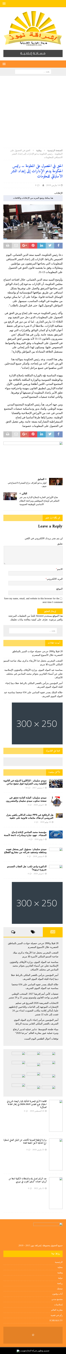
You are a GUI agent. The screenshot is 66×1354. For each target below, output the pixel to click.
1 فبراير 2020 (39, 805)
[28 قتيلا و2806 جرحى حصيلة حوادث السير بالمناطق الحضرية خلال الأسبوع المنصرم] (48, 1056)
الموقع (59, 589)
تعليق (60, 544)
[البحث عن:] (33, 71)
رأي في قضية (57, 1315)
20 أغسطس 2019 (37, 1111)
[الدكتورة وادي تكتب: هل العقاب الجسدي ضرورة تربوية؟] (56, 869)
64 (27, 788)
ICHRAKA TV (56, 1320)
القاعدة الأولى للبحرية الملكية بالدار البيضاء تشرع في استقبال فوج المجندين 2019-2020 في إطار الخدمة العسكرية (27, 1104)
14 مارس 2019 (53, 185)
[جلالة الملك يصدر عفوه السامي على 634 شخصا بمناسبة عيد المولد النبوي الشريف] (33, 1067)
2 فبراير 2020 (39, 874)
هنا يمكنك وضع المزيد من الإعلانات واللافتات (33, 198)
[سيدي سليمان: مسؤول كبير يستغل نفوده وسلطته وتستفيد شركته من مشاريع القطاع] (56, 852)
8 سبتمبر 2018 (38, 856)
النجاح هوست (25, 1350)
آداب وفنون (57, 1294)
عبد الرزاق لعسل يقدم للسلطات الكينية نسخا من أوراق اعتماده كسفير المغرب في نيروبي (28, 1180)
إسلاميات (58, 1304)
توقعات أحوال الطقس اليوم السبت (41, 1038)
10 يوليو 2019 (45, 822)
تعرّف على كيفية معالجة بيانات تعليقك (29, 619)
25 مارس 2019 (38, 1150)
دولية (60, 1278)
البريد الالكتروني (55, 579)
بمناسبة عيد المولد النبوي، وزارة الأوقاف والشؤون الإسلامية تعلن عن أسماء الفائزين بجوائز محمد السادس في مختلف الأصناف (33, 674)
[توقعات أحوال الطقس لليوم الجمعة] (33, 1090)
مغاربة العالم (57, 1310)
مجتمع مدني (57, 1299)
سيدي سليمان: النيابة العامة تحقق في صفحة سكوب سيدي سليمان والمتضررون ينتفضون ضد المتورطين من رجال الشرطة (26, 800)
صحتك (60, 1288)
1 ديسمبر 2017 (38, 788)
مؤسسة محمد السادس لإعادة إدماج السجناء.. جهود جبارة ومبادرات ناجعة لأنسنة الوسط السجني (25, 835)
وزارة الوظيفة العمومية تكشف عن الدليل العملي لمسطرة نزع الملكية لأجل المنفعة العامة (25, 1141)
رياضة (60, 1283)
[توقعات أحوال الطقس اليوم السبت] (48, 1090)
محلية (60, 1267)
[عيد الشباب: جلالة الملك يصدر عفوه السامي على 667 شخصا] (18, 1089)
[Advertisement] (33, 113)
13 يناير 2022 (39, 1188)
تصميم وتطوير (43, 1350)
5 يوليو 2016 (39, 839)
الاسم (60, 569)
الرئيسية (59, 1262)
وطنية (60, 1272)
